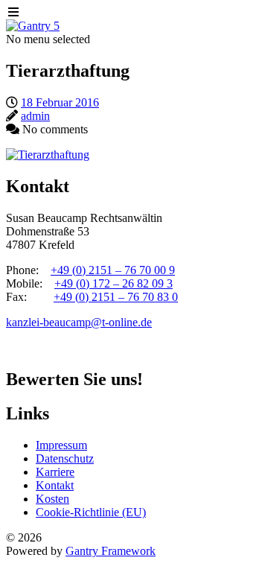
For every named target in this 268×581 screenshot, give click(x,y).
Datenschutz (65, 458)
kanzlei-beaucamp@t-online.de (79, 322)
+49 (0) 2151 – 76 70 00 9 (113, 270)
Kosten (52, 498)
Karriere (55, 472)
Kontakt (55, 485)
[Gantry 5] (33, 25)
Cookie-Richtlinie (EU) (91, 512)
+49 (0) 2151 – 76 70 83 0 (116, 296)
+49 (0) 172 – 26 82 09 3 (113, 283)
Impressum (61, 445)
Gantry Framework (111, 551)
